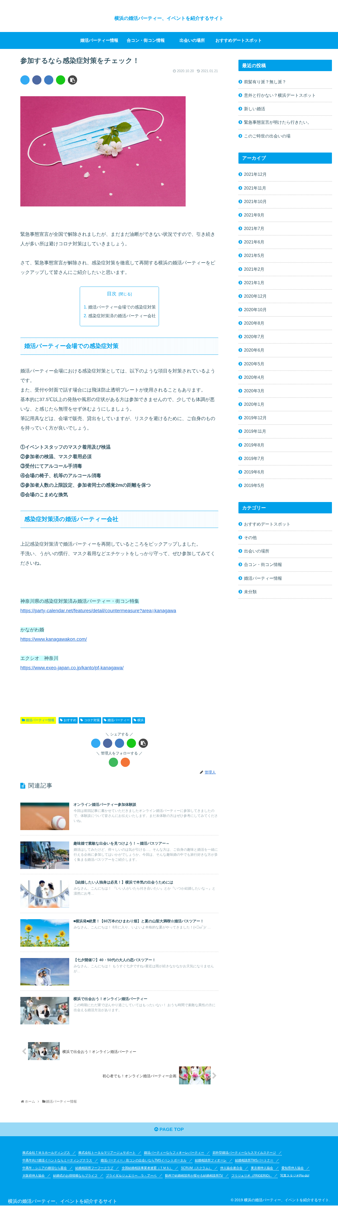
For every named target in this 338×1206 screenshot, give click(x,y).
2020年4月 (254, 377)
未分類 (250, 591)
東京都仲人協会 (262, 1168)
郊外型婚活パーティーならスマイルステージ (244, 1152)
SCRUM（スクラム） (196, 1168)
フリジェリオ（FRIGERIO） (251, 1175)
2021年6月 (254, 242)
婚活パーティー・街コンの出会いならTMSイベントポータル (143, 1160)
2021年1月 (254, 282)
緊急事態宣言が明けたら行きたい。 (278, 122)
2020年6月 (254, 350)
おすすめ (70, 720)
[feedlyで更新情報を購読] (113, 762)
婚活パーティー (118, 720)
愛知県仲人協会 (292, 1168)
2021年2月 (254, 269)
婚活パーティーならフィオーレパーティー (174, 1152)
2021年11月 (255, 188)
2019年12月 (255, 417)
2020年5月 (254, 363)
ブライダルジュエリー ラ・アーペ (131, 1175)
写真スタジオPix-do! (294, 1175)
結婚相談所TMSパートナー (254, 1160)
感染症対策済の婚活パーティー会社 (122, 315)
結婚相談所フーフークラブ (94, 1168)
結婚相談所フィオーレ (211, 1160)
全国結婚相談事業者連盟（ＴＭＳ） (147, 1168)
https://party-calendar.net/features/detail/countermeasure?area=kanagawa (98, 610)
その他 (250, 537)
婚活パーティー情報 (40, 720)
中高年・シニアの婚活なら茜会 (44, 1168)
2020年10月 (255, 309)
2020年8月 (254, 323)
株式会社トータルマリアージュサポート (106, 1152)
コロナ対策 (92, 720)
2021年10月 (255, 201)
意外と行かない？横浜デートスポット (280, 95)
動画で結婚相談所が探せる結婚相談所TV (194, 1175)
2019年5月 (254, 485)
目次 (111, 293)
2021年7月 (254, 228)
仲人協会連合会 (231, 1168)
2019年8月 (254, 445)
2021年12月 (255, 174)
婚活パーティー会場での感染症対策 (122, 307)
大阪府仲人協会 (33, 1175)
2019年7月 (254, 458)
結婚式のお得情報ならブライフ (75, 1175)
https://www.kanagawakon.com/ (53, 639)
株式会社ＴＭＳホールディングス (46, 1152)
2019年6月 (254, 471)
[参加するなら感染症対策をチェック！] (48, 80)
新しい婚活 (254, 108)
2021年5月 (254, 255)
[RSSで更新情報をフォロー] (125, 762)
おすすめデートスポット (267, 524)
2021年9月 (254, 215)
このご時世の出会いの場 (267, 136)
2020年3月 (254, 390)
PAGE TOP (171, 1129)
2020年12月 (255, 296)
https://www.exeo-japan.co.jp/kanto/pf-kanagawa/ (72, 667)
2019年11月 (255, 431)
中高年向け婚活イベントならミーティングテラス (57, 1160)
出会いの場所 (256, 551)
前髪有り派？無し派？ (265, 81)
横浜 (140, 720)
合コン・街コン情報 (263, 564)
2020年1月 (254, 404)
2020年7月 (254, 336)
